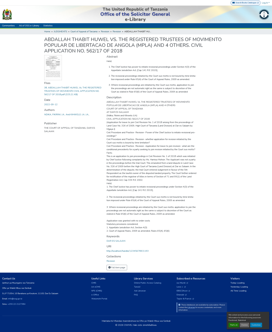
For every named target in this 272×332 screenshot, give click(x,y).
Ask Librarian (140, 290)
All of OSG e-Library (29, 25)
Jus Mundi (182, 282)
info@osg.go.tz (15, 298)
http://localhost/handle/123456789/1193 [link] (128, 251)
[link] (73, 91)
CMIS (93, 282)
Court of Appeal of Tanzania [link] (84, 31)
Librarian (191, 307)
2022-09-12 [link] (51, 104)
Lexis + (181, 286)
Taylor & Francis (185, 298)
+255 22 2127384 (16, 304)
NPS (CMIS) (96, 290)
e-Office (95, 294)
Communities (8, 25)
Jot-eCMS (95, 286)
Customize (256, 325)
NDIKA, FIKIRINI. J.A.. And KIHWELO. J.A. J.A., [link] (66, 114)
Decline (244, 325)
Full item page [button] (118, 267)
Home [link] (47, 31)
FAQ (136, 294)
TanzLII (137, 286)
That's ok (233, 325)
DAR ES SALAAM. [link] (116, 240)
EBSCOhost (183, 290)
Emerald (182, 294)
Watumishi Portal (99, 298)
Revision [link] (105, 31)
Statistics (48, 25)
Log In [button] (265, 2)
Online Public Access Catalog (147, 282)
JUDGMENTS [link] (60, 31)
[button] (111, 261)
